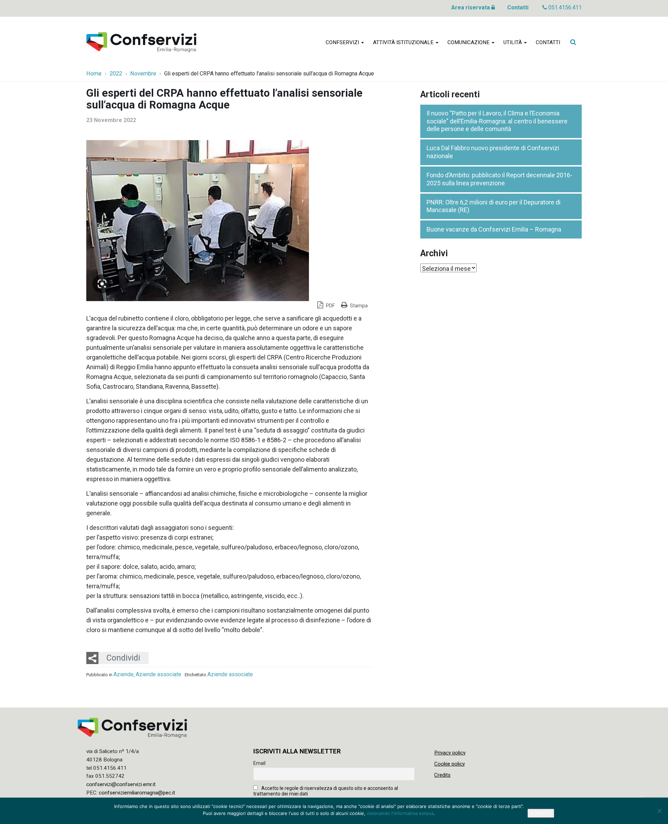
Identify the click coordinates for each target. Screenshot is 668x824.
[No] (659, 810)
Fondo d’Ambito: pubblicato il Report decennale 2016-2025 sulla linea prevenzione (499, 179)
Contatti (517, 7)
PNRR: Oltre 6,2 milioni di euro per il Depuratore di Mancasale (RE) (493, 206)
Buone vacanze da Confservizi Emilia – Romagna (494, 229)
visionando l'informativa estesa (400, 813)
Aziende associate (158, 674)
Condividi (123, 658)
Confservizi (343, 42)
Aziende (123, 674)
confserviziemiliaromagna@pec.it (137, 793)
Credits (442, 775)
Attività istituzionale (404, 42)
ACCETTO (540, 813)
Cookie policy (449, 764)
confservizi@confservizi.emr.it (121, 784)
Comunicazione (469, 42)
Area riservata (471, 7)
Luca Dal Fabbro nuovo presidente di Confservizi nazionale (493, 152)
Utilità (513, 42)
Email (259, 763)
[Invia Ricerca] (573, 42)
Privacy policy (450, 753)
